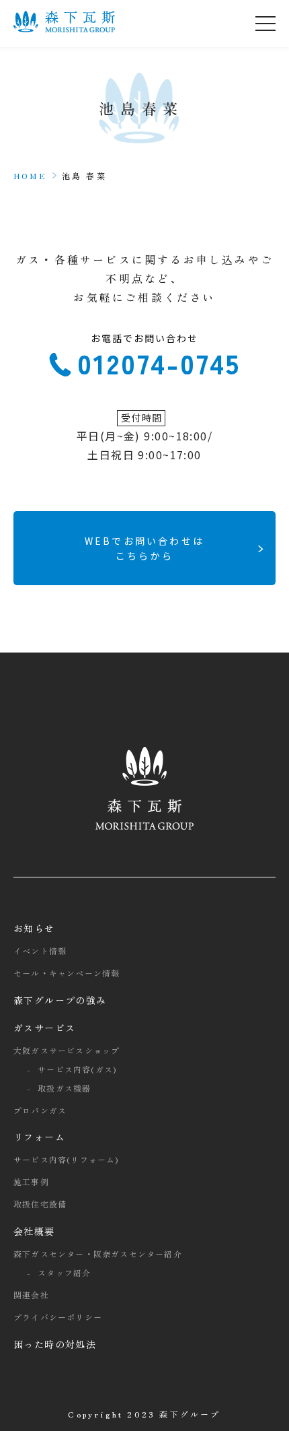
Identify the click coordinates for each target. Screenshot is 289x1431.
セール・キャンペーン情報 (66, 972)
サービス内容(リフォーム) (66, 1159)
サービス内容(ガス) (77, 1069)
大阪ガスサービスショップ (66, 1050)
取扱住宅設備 (40, 1203)
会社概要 (34, 1231)
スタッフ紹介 (64, 1272)
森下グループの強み (60, 1000)
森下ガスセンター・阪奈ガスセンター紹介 (97, 1253)
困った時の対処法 (54, 1344)
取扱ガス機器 (64, 1088)
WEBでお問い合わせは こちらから (144, 548)
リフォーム (39, 1136)
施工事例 (31, 1181)
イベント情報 (40, 950)
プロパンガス (40, 1110)
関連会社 (31, 1294)
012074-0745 (159, 359)
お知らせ (34, 928)
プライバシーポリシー (57, 1317)
